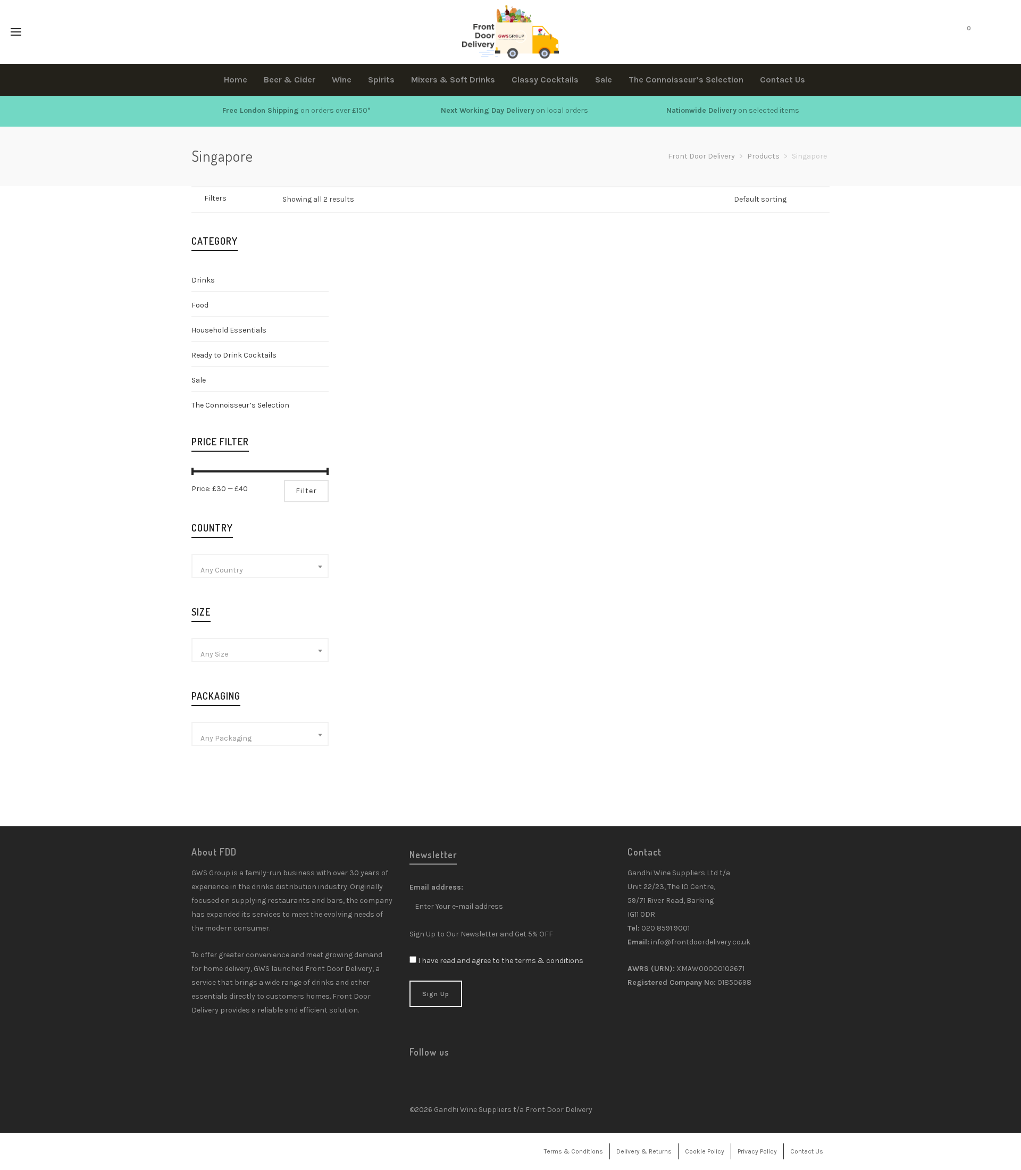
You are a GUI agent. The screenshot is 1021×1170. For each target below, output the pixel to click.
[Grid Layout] (270, 199)
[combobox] (260, 566)
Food (199, 305)
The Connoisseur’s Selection (240, 405)
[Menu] (16, 32)
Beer (363, 371)
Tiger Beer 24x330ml (401, 358)
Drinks (203, 280)
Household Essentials (228, 330)
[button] (379, 316)
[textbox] (260, 570)
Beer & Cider (395, 371)
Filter (306, 490)
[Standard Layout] (242, 199)
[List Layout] (256, 199)
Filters (215, 198)
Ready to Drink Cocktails (234, 355)
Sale (198, 380)
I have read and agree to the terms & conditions (500, 960)
